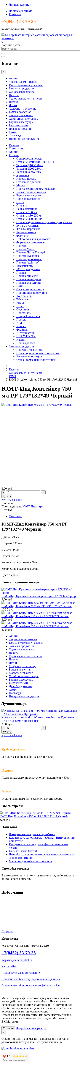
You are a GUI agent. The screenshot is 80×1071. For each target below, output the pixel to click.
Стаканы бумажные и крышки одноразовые (44, 222)
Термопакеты (24, 265)
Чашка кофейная (26, 208)
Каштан (21, 339)
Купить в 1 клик (11, 499)
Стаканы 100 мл (26, 212)
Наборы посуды (26, 178)
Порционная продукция (24, 138)
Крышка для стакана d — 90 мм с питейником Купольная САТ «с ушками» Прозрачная (37, 719)
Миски (20, 185)
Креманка (22, 175)
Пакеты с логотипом (29, 349)
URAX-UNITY (26, 336)
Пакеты (14, 95)
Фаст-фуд (15, 135)
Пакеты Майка (25, 249)
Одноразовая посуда (22, 91)
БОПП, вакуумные (28, 269)
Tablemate (22, 299)
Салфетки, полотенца (22, 108)
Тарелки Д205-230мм (29, 168)
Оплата (6, 912)
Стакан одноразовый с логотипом (38, 353)
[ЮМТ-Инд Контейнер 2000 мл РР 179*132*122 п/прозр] (38, 602)
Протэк (21, 319)
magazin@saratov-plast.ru (16, 960)
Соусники (22, 309)
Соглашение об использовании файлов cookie (30, 985)
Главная (14, 145)
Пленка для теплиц (28, 282)
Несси (20, 306)
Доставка (7, 906)
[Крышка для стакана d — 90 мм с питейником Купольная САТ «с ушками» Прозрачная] (40, 714)
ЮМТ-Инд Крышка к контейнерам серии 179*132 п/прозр (38, 596)
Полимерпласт (25, 343)
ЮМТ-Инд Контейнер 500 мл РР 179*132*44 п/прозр (35, 626)
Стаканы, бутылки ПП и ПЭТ (35, 161)
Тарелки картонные (28, 171)
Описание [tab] (15, 516)
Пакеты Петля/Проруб (30, 252)
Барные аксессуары (21, 122)
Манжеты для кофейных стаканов (30, 861)
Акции (13, 78)
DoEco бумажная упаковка (26, 85)
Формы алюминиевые (23, 81)
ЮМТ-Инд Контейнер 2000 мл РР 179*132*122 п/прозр (36, 606)
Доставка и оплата (20, 10)
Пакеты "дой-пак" (27, 262)
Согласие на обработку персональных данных (30, 979)
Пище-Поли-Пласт (28, 316)
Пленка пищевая (27, 275)
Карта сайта (9, 966)
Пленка (13, 101)
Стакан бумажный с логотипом (36, 359)
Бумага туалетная (20, 111)
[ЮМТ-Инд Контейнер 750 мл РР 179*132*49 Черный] (37, 404)
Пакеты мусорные (27, 255)
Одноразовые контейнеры (25, 98)
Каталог (14, 155)
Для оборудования (20, 128)
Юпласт (21, 326)
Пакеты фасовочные (29, 259)
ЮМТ (20, 322)
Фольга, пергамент (21, 115)
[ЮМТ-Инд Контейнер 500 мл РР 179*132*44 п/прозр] (36, 622)
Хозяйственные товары (24, 118)
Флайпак (22, 329)
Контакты (15, 14)
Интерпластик (25, 333)
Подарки (7, 770)
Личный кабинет (20, 4)
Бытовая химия (18, 125)
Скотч (13, 132)
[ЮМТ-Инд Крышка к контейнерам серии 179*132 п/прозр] (40, 592)
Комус (20, 302)
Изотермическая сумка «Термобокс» (32, 834)
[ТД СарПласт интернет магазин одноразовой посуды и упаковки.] (40, 38)
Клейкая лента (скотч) (23, 851)
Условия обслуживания (16, 899)
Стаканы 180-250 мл (29, 215)
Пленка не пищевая (28, 279)
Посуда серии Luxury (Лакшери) (36, 188)
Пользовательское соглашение (20, 972)
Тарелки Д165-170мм (29, 165)
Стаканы (22, 205)
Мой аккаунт (9, 918)
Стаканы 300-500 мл (29, 218)
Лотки (13, 105)
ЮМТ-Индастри (33, 506)
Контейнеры (24, 296)
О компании (17, 148)
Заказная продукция (21, 88)
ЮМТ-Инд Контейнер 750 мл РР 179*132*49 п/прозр (35, 616)
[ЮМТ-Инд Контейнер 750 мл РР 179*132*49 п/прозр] (36, 612)
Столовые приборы (28, 182)
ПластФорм (23, 312)
